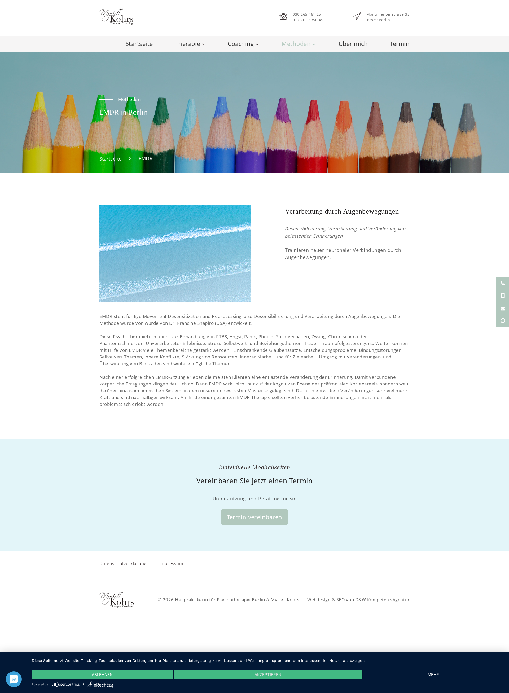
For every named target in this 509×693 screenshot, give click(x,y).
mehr (433, 674)
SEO (338, 599)
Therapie (187, 43)
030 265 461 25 (306, 14)
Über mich (353, 43)
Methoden (296, 43)
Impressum (172, 563)
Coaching (240, 43)
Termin (400, 43)
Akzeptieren (267, 674)
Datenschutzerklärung (123, 563)
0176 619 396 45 (307, 19)
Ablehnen (102, 674)
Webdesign (316, 599)
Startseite (138, 43)
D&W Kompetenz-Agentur (381, 599)
